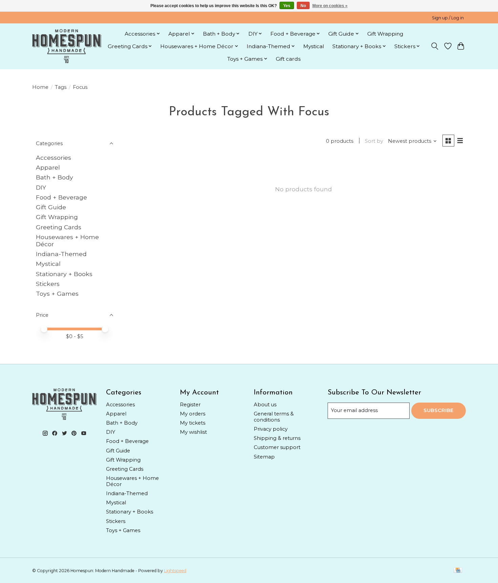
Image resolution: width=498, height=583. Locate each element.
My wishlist (193, 432)
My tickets (192, 423)
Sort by (374, 141)
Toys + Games (57, 293)
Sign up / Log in (448, 17)
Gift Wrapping (385, 34)
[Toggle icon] (435, 46)
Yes (286, 5)
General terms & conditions (274, 417)
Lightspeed (175, 570)
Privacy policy (271, 429)
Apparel (48, 167)
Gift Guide (51, 207)
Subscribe (438, 410)
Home (40, 87)
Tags (60, 87)
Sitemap (264, 457)
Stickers (48, 283)
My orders (192, 414)
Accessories (53, 157)
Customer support (277, 447)
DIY (41, 187)
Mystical (313, 46)
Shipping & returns (277, 438)
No (303, 5)
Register (190, 405)
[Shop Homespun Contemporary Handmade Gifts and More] (66, 46)
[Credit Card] (458, 570)
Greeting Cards (58, 227)
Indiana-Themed (61, 253)
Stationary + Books (64, 273)
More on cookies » (330, 5)
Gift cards (288, 59)
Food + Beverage (61, 197)
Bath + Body (54, 177)
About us (265, 405)
